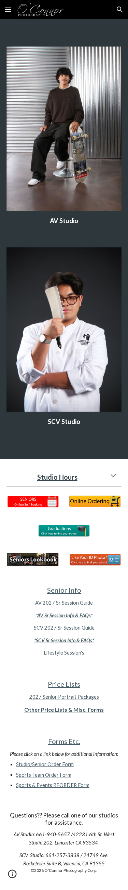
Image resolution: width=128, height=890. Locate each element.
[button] (8, 9)
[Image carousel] (64, 129)
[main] (64, 221)
